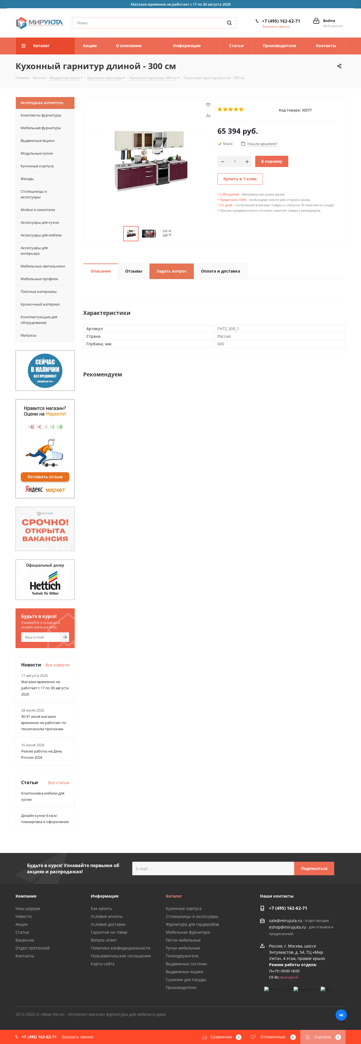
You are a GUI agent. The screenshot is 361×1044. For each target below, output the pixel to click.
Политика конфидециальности (120, 948)
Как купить (101, 908)
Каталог (174, 896)
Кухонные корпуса (184, 908)
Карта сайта (103, 963)
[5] (241, 109)
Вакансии (25, 940)
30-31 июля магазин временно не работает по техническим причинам (43, 722)
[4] (236, 109)
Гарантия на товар (109, 932)
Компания (26, 896)
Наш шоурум (28, 908)
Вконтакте (341, 1015)
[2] (225, 109)
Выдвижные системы (186, 963)
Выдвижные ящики (184, 971)
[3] (231, 109)
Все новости (57, 665)
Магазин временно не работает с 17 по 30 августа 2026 (45, 688)
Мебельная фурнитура (188, 932)
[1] (220, 109)
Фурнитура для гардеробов (192, 924)
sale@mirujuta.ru (285, 920)
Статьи (22, 932)
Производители (181, 987)
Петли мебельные (183, 940)
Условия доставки (108, 924)
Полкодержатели (182, 956)
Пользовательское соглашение (121, 956)
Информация (104, 896)
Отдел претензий (33, 948)
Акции (22, 924)
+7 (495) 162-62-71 (281, 21)
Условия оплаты (106, 916)
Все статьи (58, 782)
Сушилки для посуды (186, 979)
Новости (24, 916)
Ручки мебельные (183, 948)
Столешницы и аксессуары (192, 916)
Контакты (25, 956)
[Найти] (229, 22)
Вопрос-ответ (104, 940)
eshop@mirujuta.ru (287, 927)
